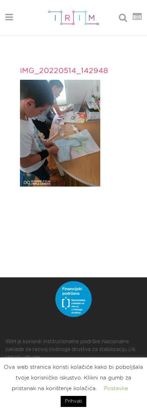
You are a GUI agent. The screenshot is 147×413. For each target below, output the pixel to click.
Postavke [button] (116, 388)
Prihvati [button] (73, 401)
